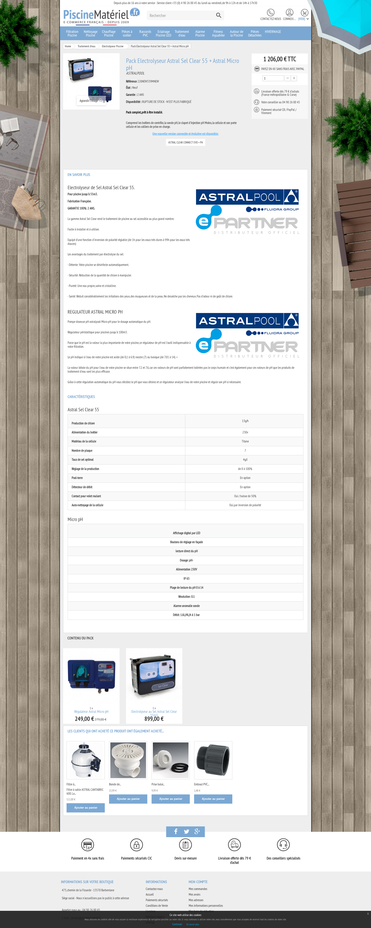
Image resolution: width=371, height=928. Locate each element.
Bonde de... (115, 784)
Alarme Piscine (200, 33)
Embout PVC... (201, 784)
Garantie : (131, 95)
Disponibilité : (133, 102)
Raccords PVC (145, 33)
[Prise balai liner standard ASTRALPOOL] (171, 760)
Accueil (150, 894)
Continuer (177, 924)
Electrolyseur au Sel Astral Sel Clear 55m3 (154, 713)
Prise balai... (158, 784)
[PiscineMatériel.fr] (101, 16)
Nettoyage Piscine (90, 33)
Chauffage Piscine (109, 33)
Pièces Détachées (255, 33)
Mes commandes (198, 889)
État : (129, 88)
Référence (131, 81)
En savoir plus (193, 924)
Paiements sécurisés (157, 900)
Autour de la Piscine (236, 33)
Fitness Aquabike (218, 33)
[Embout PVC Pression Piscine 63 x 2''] (213, 760)
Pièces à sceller (127, 33)
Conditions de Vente (157, 906)
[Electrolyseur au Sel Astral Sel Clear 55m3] (154, 676)
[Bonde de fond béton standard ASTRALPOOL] (128, 760)
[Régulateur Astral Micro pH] (91, 676)
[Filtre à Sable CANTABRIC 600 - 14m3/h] (86, 760)
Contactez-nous (270, 19)
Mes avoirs (194, 894)
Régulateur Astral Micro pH (91, 711)
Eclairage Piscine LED (163, 33)
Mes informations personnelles (206, 906)
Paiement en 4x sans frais (87, 858)
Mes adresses (196, 900)
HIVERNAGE (273, 31)
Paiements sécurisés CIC (136, 858)
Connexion (289, 19)
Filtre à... (71, 784)
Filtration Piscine (72, 33)
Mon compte (198, 881)
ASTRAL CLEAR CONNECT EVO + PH (185, 142)
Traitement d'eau (182, 33)
